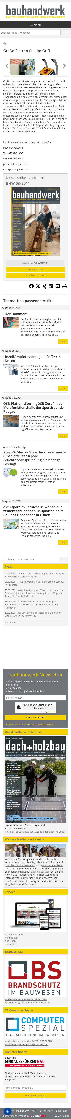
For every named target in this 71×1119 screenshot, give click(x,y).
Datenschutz (46, 1110)
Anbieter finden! (36, 1095)
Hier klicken (39, 708)
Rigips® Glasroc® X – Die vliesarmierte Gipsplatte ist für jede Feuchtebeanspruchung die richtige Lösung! (34, 458)
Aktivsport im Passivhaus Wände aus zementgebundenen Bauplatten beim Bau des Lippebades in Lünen (33, 511)
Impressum (61, 1110)
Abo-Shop (10, 940)
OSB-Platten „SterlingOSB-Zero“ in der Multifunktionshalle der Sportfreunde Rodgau (33, 407)
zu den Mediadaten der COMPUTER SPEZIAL (29, 1041)
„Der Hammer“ (15, 314)
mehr (63, 341)
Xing (7, 884)
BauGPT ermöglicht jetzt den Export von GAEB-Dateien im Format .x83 (33, 614)
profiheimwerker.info (16, 881)
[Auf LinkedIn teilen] (51, 287)
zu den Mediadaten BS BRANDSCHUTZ (26, 999)
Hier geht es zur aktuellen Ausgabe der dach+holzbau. (35, 831)
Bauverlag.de (62, 1115)
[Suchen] (66, 32)
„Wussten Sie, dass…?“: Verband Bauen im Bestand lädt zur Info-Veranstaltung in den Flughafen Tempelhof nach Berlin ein (34, 593)
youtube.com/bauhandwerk (20, 865)
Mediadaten (11, 937)
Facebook (29, 884)
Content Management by (16, 1115)
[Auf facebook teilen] (31, 287)
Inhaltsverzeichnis (35, 275)
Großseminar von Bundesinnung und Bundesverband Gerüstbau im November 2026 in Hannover (32, 604)
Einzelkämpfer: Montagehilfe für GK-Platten (32, 358)
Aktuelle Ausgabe (14, 934)
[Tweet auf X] (38, 287)
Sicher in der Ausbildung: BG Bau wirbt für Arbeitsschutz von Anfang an (35, 575)
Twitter (15, 884)
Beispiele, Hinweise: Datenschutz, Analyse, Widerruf (29, 724)
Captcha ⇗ (48, 712)
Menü (37, 25)
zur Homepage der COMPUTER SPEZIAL (26, 1044)
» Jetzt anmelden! (35, 717)
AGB (34, 1110)
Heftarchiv (10, 943)
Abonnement (35, 269)
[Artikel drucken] (64, 286)
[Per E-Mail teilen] (57, 286)
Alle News (10, 622)
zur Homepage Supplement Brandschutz (27, 1002)
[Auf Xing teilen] (44, 287)
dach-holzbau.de (40, 871)
